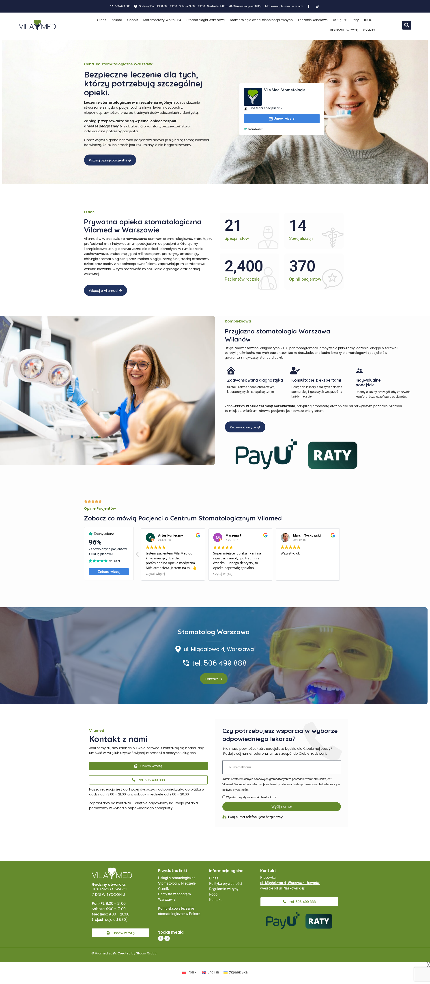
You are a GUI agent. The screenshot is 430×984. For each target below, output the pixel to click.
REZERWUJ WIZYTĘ (344, 30)
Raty (355, 20)
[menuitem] (190, 972)
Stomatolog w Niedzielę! (177, 883)
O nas (101, 20)
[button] (406, 25)
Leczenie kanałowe (313, 20)
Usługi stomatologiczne (176, 878)
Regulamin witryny (224, 889)
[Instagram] (167, 938)
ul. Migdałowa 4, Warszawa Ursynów (290, 883)
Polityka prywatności (225, 883)
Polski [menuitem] (192, 972)
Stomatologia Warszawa (206, 20)
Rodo (213, 894)
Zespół (117, 20)
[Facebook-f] (160, 938)
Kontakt (369, 30)
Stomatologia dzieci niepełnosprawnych (261, 20)
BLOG (368, 20)
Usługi (337, 20)
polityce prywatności (235, 789)
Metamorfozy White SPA (162, 20)
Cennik (132, 20)
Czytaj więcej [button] (155, 574)
